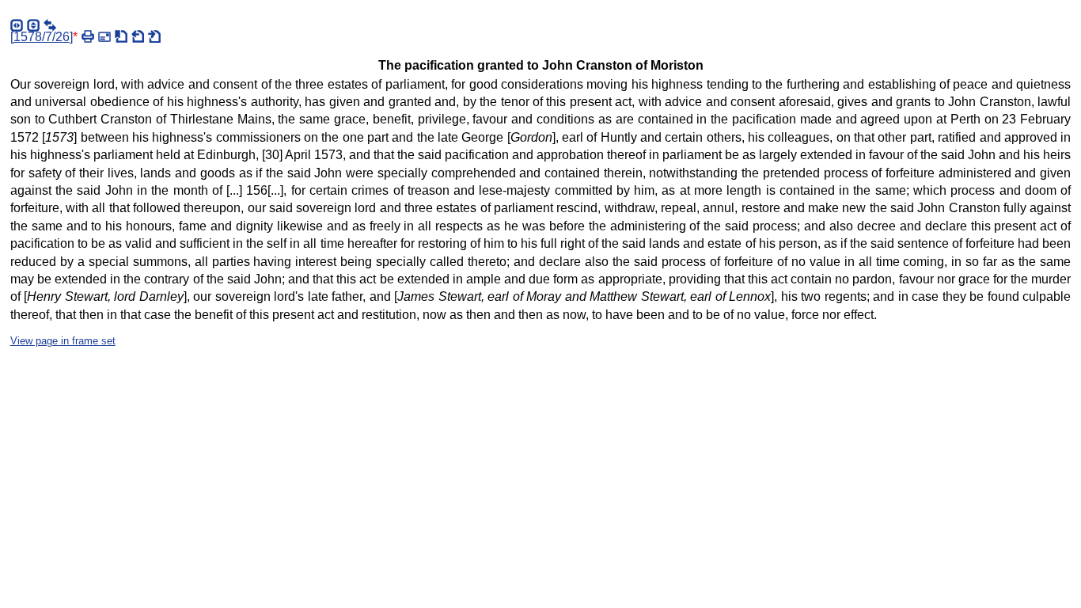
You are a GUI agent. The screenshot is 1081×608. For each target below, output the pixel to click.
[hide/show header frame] (33, 25)
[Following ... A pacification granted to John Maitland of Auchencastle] (154, 36)
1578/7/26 (41, 37)
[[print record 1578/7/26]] (88, 36)
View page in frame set (63, 341)
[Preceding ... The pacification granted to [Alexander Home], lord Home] (137, 36)
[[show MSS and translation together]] (50, 25)
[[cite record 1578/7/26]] (121, 36)
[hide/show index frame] (16, 25)
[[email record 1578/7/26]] (104, 36)
